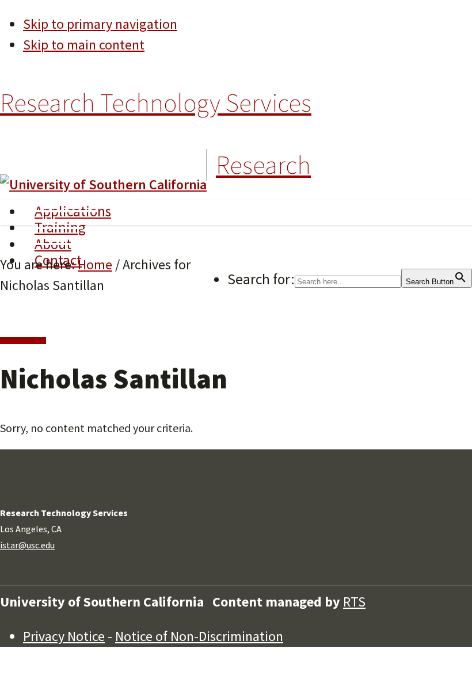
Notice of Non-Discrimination (199, 636)
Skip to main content (83, 45)
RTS (354, 602)
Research (263, 165)
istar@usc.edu (27, 545)
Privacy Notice (64, 636)
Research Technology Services (155, 103)
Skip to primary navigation (100, 24)
